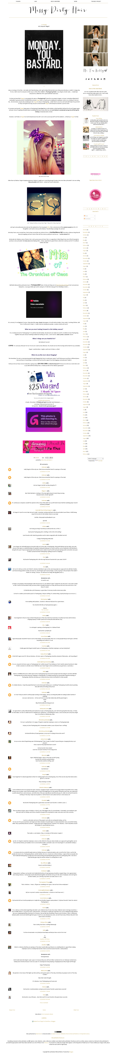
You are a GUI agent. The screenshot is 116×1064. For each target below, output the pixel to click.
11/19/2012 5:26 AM (45, 523)
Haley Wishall (44, 654)
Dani (44, 557)
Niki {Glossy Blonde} (44, 720)
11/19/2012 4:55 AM (45, 506)
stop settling (99, 118)
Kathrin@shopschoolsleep (44, 662)
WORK (75, 1)
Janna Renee (44, 636)
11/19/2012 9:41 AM (45, 689)
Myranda (44, 755)
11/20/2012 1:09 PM (45, 904)
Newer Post (12, 1010)
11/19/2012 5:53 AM (45, 596)
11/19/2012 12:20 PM (45, 771)
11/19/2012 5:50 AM (45, 574)
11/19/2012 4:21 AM (45, 487)
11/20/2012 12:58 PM (45, 894)
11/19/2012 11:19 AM (45, 727)
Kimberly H (44, 871)
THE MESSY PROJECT (96, 1)
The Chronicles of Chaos (62, 285)
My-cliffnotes (44, 863)
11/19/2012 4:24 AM (45, 497)
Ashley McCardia (44, 708)
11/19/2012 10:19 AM (45, 716)
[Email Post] (42, 457)
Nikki (44, 671)
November (85, 232)
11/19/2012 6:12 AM (45, 642)
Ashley (44, 483)
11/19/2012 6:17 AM (45, 650)
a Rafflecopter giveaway (44, 400)
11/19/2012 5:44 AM (45, 563)
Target (22, 98)
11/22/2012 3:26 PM (45, 983)
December (85, 258)
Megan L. (44, 491)
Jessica (44, 544)
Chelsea (44, 987)
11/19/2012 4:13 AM (45, 479)
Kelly (44, 930)
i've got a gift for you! (99, 144)
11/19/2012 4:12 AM (45, 471)
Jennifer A (44, 944)
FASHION (18, 1)
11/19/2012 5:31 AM (45, 541)
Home (44, 1010)
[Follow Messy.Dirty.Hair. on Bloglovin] (95, 175)
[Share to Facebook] (50, 458)
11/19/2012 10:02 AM (45, 705)
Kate (44, 995)
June (84, 237)
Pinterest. (46, 1042)
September (85, 263)
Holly (48, 227)
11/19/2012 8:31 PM (45, 835)
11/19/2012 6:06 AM (45, 621)
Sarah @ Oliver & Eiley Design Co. (44, 510)
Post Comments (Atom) (47, 1014)
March (84, 242)
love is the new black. (95, 88)
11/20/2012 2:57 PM (45, 941)
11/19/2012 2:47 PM (45, 805)
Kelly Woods (39, 1034)
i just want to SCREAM (99, 135)
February (85, 245)
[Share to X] (49, 458)
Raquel (44, 774)
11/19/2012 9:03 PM (45, 846)
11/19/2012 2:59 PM (45, 814)
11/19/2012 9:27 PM (45, 859)
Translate (100, 460)
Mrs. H (44, 625)
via (44, 86)
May (84, 240)
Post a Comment (44, 1002)
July (84, 269)
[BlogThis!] (47, 458)
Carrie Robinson (44, 898)
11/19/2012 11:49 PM (45, 878)
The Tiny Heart (44, 610)
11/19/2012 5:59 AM (45, 612)
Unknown (44, 467)
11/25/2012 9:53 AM (45, 999)
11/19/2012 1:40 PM (45, 784)
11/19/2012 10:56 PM (45, 867)
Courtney (44, 646)
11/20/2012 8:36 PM (45, 951)
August (84, 250)
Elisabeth (44, 800)
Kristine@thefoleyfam (44, 890)
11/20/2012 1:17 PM (45, 918)
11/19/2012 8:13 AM (45, 658)
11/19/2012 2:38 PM (45, 797)
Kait (44, 567)
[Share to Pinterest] (52, 458)
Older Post (76, 1010)
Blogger (71, 1052)
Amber (44, 831)
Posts (86, 216)
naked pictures (98, 127)
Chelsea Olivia (44, 922)
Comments (88, 218)
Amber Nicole (44, 739)
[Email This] (46, 458)
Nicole (44, 907)
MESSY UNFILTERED (55, 1)
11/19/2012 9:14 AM (45, 668)
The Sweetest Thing (44, 882)
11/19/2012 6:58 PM (45, 827)
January (85, 229)
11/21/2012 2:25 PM (45, 967)
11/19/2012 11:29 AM (45, 752)
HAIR (35, 1)
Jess (44, 808)
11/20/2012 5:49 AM (45, 886)
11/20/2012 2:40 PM (45, 926)
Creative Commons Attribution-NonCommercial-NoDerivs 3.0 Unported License (70, 1034)
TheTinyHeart (44, 599)
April (84, 303)
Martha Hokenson (44, 787)
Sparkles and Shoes (45, 939)
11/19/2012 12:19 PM (45, 763)
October (85, 235)
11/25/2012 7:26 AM (45, 991)
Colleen (44, 526)
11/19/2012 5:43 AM (45, 553)
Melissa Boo (44, 970)
